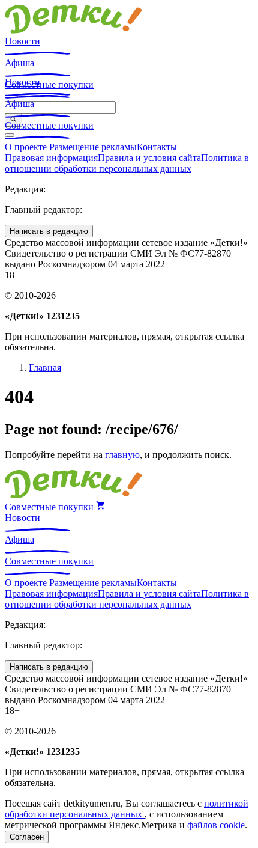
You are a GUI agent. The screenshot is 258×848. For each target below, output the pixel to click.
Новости (22, 41)
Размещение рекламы (93, 147)
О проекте (27, 147)
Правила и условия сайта (149, 158)
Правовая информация (51, 158)
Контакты (157, 147)
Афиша (19, 63)
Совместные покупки (49, 125)
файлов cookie (216, 825)
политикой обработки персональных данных (126, 808)
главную (122, 455)
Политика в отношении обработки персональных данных (127, 163)
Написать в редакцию (49, 231)
